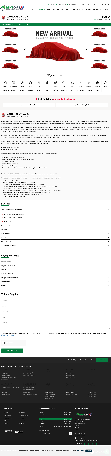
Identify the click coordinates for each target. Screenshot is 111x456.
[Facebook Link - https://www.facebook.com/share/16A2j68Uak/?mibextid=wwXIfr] (99, 4)
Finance (88, 9)
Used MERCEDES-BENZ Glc (29, 389)
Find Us (51, 4)
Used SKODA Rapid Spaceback (30, 394)
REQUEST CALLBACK (57, 75)
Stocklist (39, 9)
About (106, 13)
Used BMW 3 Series (5, 373)
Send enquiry (12, 350)
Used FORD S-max (70, 377)
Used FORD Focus (70, 373)
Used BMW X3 (4, 380)
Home (31, 9)
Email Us (94, 4)
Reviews (106, 9)
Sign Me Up (102, 360)
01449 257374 (61, 4)
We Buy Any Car (76, 9)
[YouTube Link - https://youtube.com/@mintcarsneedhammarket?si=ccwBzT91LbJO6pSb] (105, 4)
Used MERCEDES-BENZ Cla (29, 387)
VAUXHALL (19, 24)
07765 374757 (73, 4)
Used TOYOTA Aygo (49, 396)
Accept (89, 450)
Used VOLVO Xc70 (92, 394)
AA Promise (51, 9)
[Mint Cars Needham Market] (83, 416)
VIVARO (26, 24)
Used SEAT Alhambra (6, 394)
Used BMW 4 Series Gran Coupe (8, 377)
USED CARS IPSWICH (8, 24)
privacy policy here (7, 335)
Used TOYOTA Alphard (50, 394)
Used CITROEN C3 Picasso (29, 375)
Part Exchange (8, 418)
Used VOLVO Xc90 (92, 396)
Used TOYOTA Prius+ (49, 398)
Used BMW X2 (4, 379)
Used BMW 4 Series (5, 375)
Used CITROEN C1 (27, 373)
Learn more (80, 451)
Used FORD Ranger (70, 375)
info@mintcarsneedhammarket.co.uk (87, 440)
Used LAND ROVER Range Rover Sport (10, 387)
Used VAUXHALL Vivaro (71, 394)
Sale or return (62, 9)
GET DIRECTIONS (44, 430)
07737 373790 (84, 4)
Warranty (97, 9)
